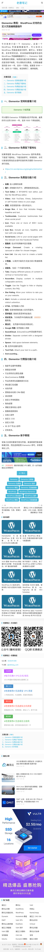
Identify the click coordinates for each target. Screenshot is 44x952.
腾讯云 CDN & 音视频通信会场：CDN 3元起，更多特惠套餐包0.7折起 (32, 510)
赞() (22, 473)
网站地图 (21, 944)
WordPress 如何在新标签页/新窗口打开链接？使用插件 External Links (11, 613)
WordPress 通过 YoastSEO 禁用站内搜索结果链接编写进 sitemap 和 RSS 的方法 (32, 613)
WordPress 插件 (30, 496)
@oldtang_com (12, 665)
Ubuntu (4, 939)
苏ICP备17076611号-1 (33, 944)
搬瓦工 (4, 905)
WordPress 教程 (12, 500)
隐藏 (14, 77)
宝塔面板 (5, 935)
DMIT (4, 920)
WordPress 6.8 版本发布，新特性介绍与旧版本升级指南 (11, 587)
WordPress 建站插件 (14, 496)
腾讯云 (18, 905)
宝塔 (31, 935)
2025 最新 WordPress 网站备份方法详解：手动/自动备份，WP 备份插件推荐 (11, 564)
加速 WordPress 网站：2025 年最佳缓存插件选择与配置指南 (32, 538)
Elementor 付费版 (27, 479)
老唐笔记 (22, 2)
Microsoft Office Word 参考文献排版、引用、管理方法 (11, 510)
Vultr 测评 (19, 928)
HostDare (19, 924)
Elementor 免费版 (14, 483)
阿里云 (32, 909)
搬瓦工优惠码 (20, 931)
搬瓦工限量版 (6, 928)
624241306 (12, 661)
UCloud (32, 924)
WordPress (12, 492)
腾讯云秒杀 (34, 920)
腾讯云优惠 (6, 909)
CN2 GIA (19, 935)
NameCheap (34, 913)
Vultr (31, 905)
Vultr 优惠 (5, 931)
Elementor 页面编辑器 (29, 488)
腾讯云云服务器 (7, 924)
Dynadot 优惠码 (21, 939)
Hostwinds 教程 (21, 916)
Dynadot (5, 916)
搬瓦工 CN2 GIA (35, 916)
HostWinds (20, 909)
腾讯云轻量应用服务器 (8, 913)
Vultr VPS (19, 920)
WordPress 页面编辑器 (29, 500)
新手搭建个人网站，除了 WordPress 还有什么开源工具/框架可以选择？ (32, 564)
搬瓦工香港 (34, 939)
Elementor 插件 (29, 483)
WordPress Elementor (27, 492)
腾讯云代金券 (34, 931)
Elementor (13, 479)
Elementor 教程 (12, 488)
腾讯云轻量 (34, 928)
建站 (17, 8)
